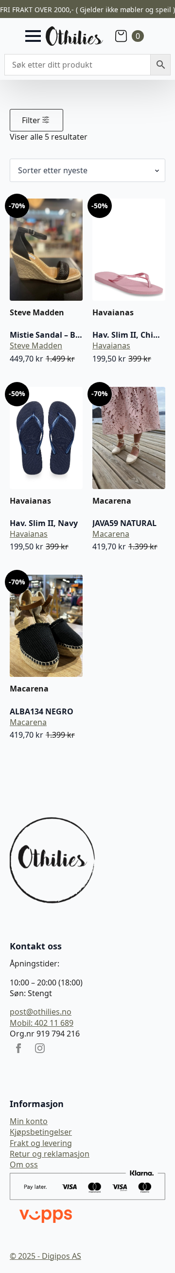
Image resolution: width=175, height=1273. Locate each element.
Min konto (29, 1121)
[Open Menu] (33, 36)
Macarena (110, 533)
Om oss (24, 1164)
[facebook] (18, 1048)
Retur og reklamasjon (49, 1153)
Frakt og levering (41, 1143)
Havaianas (111, 345)
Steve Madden (36, 345)
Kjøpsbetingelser (41, 1132)
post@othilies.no (40, 1011)
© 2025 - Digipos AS (45, 1256)
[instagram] (40, 1048)
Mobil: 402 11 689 (41, 1023)
